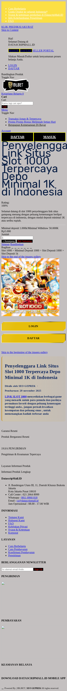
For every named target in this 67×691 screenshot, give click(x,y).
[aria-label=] (16, 90)
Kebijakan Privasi (17, 526)
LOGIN (12, 65)
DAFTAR (26, 50)
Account (6, 130)
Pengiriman (14, 555)
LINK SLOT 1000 (16, 396)
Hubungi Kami (16, 520)
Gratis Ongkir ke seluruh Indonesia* (28, 11)
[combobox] (17, 103)
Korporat (13, 532)
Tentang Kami (16, 517)
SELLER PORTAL (43, 50)
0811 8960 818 (29, 497)
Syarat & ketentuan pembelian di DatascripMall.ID (35, 14)
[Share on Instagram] (25, 247)
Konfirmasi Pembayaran (21, 552)
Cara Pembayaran (17, 549)
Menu (4, 109)
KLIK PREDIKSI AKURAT (17, 26)
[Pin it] (21, 247)
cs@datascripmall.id (27, 500)
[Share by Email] (28, 247)
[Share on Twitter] (18, 247)
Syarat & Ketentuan (19, 529)
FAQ (11, 21)
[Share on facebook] (15, 247)
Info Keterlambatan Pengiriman (25, 17)
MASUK (14, 50)
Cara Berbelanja (17, 8)
